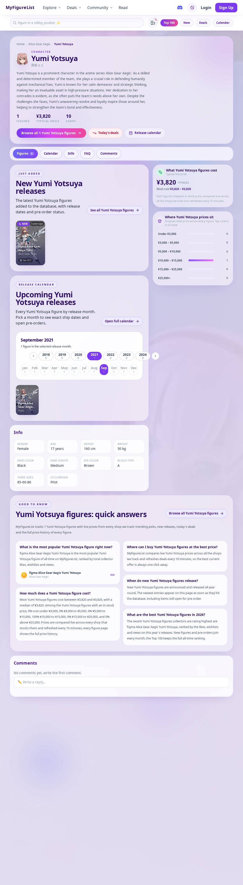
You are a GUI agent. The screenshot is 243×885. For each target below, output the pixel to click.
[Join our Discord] (180, 7)
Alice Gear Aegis (39, 44)
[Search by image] (153, 23)
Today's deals (108, 133)
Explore (49, 7)
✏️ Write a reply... (32, 682)
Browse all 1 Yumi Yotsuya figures (48, 133)
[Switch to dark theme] (192, 7)
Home (21, 44)
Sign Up (226, 7)
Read (123, 7)
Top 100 (169, 23)
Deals (72, 7)
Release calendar (148, 133)
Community (97, 7)
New (186, 23)
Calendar (223, 23)
